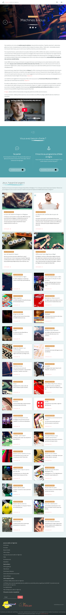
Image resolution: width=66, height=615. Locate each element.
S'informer (6, 545)
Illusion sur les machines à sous (22, 453)
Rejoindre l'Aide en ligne (47, 170)
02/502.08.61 (8, 587)
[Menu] (61, 2)
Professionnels (7, 559)
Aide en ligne (6, 552)
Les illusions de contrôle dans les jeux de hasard (47, 215)
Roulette (15, 401)
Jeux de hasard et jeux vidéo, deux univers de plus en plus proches (53, 278)
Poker (15, 384)
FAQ (4, 557)
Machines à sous (17, 366)
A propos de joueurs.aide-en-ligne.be (12, 555)
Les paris (47, 366)
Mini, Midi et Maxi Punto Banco (53, 384)
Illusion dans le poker (19, 487)
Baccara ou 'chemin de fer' (52, 298)
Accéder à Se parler (16, 170)
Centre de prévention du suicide (11, 573)
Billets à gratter (17, 298)
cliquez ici (29, 76)
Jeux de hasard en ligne (19, 277)
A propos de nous (44, 613)
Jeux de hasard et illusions (52, 521)
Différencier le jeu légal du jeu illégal (46, 254)
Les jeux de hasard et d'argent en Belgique (16, 214)
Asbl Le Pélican (7, 576)
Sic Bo (46, 401)
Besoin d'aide (6, 550)
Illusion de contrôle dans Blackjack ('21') (52, 470)
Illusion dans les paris (51, 487)
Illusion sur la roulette (51, 453)
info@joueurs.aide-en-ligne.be (13, 589)
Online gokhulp (7, 566)
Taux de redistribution (51, 504)
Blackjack (47, 314)
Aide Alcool (6, 569)
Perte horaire (17, 521)
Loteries (47, 348)
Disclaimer (6, 562)
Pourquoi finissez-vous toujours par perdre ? (51, 436)
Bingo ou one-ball (18, 314)
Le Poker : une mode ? (19, 435)
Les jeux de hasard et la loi (20, 418)
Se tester (5, 547)
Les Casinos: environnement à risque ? (53, 418)
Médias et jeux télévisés (51, 330)
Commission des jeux (8, 571)
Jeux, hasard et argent (33, 16)
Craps (15, 330)
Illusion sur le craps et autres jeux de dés (21, 470)
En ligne (6, 92)
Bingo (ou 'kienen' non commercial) (19, 349)
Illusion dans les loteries (19, 504)
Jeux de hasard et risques (11, 254)
